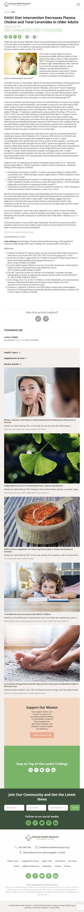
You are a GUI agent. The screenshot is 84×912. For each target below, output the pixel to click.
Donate (67, 866)
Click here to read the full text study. (19, 232)
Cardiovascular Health (22, 30)
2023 (7, 30)
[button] (78, 4)
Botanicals (20, 429)
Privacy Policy (54, 908)
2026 (6, 429)
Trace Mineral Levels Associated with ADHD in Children (27, 614)
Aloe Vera (12, 429)
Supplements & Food (30, 861)
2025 (6, 493)
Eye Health (21, 493)
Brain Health (48, 621)
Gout (10, 693)
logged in (19, 340)
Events (16, 866)
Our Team (72, 861)
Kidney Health (18, 693)
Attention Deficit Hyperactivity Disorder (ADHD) (25, 621)
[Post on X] (15, 37)
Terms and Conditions (40, 908)
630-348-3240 (25, 847)
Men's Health (29, 693)
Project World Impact (67, 905)
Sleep (31, 559)
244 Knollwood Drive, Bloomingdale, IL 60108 (44, 852)
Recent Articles (30, 429)
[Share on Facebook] (6, 37)
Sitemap (28, 908)
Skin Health (41, 429)
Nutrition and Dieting (52, 30)
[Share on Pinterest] (10, 37)
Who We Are (60, 861)
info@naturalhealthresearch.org (54, 847)
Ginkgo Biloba (31, 493)
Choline (37, 30)
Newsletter (47, 866)
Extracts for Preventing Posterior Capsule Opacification (33, 486)
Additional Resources (30, 866)
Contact (58, 866)
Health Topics (13, 861)
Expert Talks (47, 861)
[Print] (19, 37)
